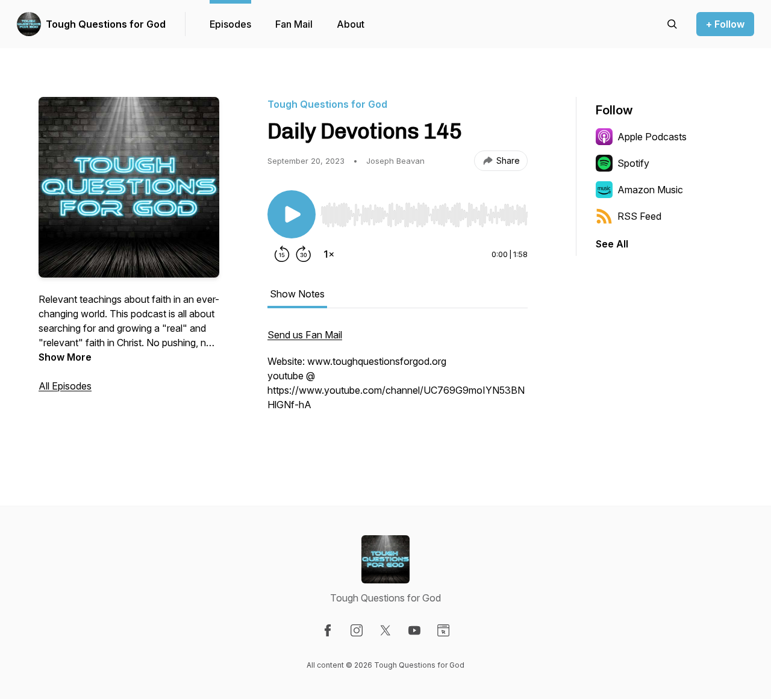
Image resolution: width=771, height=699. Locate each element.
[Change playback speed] (329, 254)
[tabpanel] (397, 383)
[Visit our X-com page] (385, 630)
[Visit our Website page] (443, 630)
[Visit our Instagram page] (357, 630)
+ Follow (725, 24)
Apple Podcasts (652, 137)
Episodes (230, 24)
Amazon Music (650, 190)
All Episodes (65, 386)
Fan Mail (294, 24)
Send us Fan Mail (304, 335)
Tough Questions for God (106, 24)
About (350, 24)
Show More (65, 357)
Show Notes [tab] (297, 294)
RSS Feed (639, 216)
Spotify (633, 163)
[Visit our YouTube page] (414, 630)
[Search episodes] (672, 24)
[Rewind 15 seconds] (281, 254)
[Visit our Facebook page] (328, 630)
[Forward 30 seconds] (303, 254)
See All (612, 244)
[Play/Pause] (291, 214)
